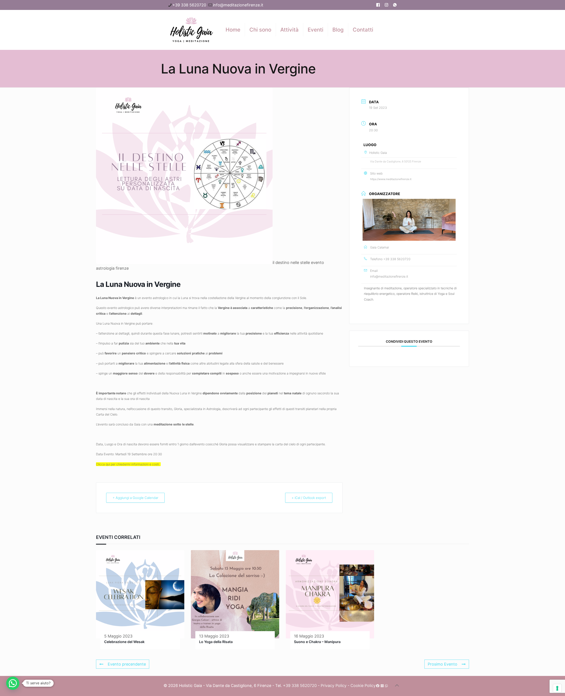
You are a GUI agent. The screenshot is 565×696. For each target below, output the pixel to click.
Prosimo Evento (442, 664)
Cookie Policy (363, 685)
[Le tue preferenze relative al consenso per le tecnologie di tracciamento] (557, 688)
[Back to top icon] (396, 685)
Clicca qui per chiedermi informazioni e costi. (128, 464)
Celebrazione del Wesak (124, 642)
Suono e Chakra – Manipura (317, 642)
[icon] (377, 686)
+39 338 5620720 (189, 5)
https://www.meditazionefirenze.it (390, 179)
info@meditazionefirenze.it (238, 5)
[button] (12, 683)
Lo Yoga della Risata (216, 642)
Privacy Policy (334, 685)
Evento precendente (127, 664)
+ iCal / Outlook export (309, 498)
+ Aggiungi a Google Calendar (135, 498)
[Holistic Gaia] (191, 30)
